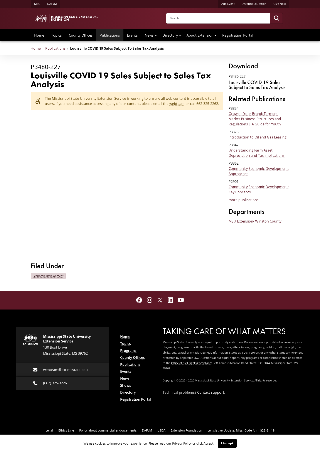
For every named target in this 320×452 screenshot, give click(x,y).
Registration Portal (237, 35)
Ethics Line (66, 430)
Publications (110, 35)
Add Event (228, 4)
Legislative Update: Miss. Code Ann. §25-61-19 (241, 430)
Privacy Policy (182, 443)
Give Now (279, 4)
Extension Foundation (186, 430)
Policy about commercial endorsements (108, 430)
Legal (49, 430)
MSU (37, 4)
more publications (244, 199)
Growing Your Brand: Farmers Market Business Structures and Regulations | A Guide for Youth (255, 118)
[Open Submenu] (156, 35)
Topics (56, 35)
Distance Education (254, 4)
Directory (170, 35)
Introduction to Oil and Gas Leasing (257, 137)
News (149, 35)
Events (132, 35)
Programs (128, 350)
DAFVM (52, 4)
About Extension (200, 35)
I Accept (227, 443)
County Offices (81, 35)
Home (39, 35)
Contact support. (211, 392)
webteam (177, 103)
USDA (161, 430)
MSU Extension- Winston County (255, 221)
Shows (125, 385)
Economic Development (48, 276)
